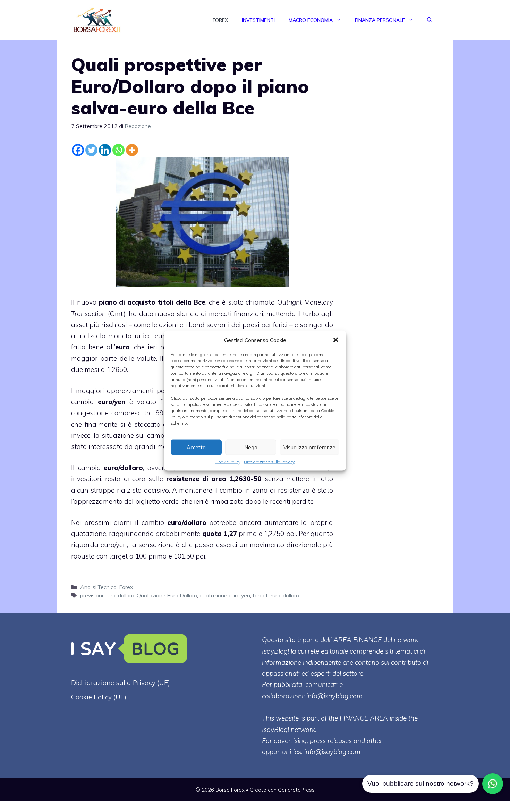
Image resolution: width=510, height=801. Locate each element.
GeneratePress (296, 789)
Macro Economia (311, 20)
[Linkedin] (105, 150)
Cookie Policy (227, 462)
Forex (220, 20)
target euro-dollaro (276, 595)
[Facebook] (78, 150)
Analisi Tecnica (98, 586)
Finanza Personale (380, 20)
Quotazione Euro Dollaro (167, 595)
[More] (132, 150)
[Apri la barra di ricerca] (429, 20)
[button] (335, 339)
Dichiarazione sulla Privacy (269, 462)
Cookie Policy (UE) (98, 697)
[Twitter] (91, 150)
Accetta (196, 447)
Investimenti (258, 20)
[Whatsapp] (118, 150)
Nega (250, 447)
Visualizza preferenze (309, 447)
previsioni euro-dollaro (107, 595)
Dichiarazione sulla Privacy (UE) (120, 683)
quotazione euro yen (224, 595)
